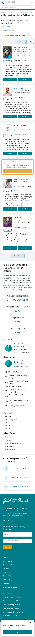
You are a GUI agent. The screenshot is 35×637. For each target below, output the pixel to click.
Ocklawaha (11, 12)
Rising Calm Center (20, 125)
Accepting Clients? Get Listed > (13, 597)
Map (31, 42)
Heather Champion (20, 47)
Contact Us (6, 572)
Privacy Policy (7, 580)
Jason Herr (17, 218)
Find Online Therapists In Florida (19, 469)
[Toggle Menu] (32, 2)
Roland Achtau (19, 88)
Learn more (6, 628)
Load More (17, 256)
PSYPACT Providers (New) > (12, 616)
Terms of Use (7, 576)
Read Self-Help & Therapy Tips (19, 478)
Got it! (17, 632)
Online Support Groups (10, 587)
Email (10, 79)
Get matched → (17, 171)
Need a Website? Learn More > (12, 608)
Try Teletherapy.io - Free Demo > (13, 612)
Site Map (6, 583)
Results (22, 42)
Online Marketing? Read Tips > (12, 605)
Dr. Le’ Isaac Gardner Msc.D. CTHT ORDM (21, 181)
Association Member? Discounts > (13, 601)
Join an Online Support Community (20, 487)
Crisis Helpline (7, 561)
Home (2, 12)
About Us (6, 569)
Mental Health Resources (11, 565)
